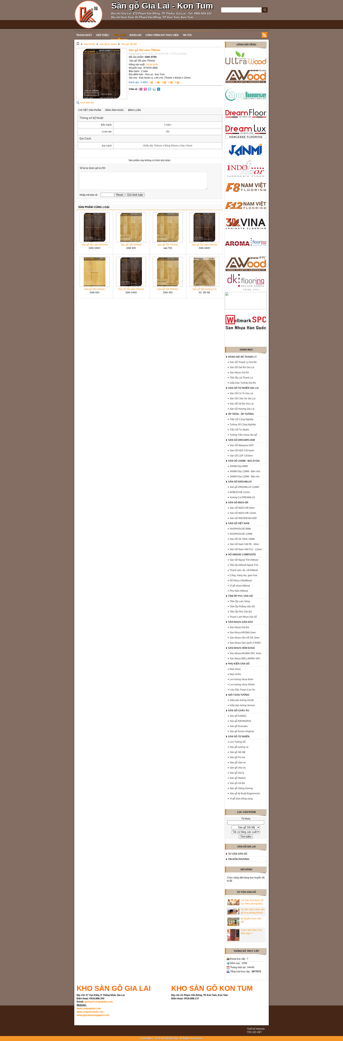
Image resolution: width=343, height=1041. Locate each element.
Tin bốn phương (238, 859)
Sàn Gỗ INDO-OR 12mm (243, 513)
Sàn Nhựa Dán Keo (240, 622)
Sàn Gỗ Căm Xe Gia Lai (242, 398)
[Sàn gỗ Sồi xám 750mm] (101, 98)
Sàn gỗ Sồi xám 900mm (94, 244)
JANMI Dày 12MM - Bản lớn (245, 476)
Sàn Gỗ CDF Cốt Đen (241, 455)
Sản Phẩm (89, 44)
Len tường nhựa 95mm (242, 684)
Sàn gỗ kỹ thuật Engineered (245, 793)
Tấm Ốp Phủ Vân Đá (241, 611)
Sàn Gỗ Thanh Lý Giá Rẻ (243, 362)
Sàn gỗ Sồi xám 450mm (131, 289)
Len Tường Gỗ (238, 742)
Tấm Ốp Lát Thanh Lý (241, 377)
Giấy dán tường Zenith (242, 700)
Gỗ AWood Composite (242, 554)
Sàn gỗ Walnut (238, 778)
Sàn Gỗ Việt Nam (238, 523)
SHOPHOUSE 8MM (240, 528)
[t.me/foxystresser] (88, 14)
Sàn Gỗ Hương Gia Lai (242, 408)
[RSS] (264, 35)
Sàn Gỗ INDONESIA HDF (243, 518)
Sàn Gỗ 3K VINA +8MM (242, 539)
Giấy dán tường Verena (242, 705)
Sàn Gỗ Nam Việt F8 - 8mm (244, 544)
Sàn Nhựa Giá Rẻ (239, 372)
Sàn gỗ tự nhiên (108, 44)
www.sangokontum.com (90, 1011)
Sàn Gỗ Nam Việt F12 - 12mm (246, 549)
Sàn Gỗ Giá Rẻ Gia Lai (242, 367)
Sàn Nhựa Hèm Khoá (241, 648)
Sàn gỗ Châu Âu (238, 710)
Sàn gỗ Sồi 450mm (167, 289)
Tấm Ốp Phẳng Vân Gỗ (242, 606)
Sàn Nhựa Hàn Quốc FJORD (245, 642)
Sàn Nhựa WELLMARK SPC (245, 658)
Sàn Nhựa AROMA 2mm (243, 632)
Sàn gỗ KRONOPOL (240, 721)
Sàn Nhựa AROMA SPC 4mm (245, 653)
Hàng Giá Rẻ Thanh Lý (242, 356)
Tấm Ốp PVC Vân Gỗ (240, 596)
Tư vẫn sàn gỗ (237, 853)
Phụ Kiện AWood (239, 590)
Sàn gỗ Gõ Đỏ (237, 783)
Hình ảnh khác (114, 110)
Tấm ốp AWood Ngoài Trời (244, 565)
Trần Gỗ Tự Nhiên (239, 429)
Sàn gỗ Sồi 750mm (167, 244)
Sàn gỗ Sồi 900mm (131, 244)
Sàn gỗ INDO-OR (238, 502)
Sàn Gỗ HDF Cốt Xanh (242, 450)
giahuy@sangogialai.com (98, 1001)
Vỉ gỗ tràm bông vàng (241, 798)
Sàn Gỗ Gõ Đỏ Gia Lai (242, 403)
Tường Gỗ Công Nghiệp (243, 424)
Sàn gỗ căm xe (238, 762)
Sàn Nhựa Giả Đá (239, 627)
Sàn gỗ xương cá (239, 747)
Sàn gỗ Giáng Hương (241, 788)
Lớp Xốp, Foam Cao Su (242, 689)
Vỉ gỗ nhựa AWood (240, 585)
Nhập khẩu (152, 64)
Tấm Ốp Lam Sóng (240, 601)
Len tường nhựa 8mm (241, 679)
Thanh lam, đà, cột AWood (244, 570)
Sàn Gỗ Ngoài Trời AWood (244, 560)
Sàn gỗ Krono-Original (242, 731)
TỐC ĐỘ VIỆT (254, 1032)
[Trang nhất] (77, 44)
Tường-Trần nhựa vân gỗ (243, 434)
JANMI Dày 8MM (239, 466)
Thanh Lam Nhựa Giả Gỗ (243, 616)
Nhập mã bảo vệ (89, 195)
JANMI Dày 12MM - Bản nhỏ (245, 471)
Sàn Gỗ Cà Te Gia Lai (241, 393)
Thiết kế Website (256, 1029)
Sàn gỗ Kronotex (239, 726)
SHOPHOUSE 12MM (241, 534)
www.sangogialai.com (89, 1008)
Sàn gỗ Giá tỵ (237, 772)
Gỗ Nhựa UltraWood (241, 580)
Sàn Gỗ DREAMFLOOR (241, 440)
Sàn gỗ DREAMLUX (240, 481)
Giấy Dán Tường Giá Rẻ (243, 382)
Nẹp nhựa (235, 669)
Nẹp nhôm (235, 674)
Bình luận (134, 110)
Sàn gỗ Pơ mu (237, 757)
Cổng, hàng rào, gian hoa (243, 575)
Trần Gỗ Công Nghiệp (241, 419)
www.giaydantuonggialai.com (93, 1015)
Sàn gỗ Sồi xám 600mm (204, 244)
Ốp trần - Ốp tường (241, 414)
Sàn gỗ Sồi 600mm (94, 289)
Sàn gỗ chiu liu (238, 767)
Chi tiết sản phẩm (89, 110)
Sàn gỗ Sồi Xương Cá (204, 289)
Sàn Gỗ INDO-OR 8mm (242, 508)
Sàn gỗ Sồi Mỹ (129, 44)
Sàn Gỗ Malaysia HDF (242, 445)
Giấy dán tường (238, 694)
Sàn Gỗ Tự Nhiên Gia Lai (243, 388)
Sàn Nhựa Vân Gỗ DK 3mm (244, 637)
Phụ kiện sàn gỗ (239, 663)
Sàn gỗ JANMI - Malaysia (244, 460)
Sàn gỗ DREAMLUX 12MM (244, 487)
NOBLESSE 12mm (240, 492)
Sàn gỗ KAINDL (238, 716)
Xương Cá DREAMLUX (242, 497)
